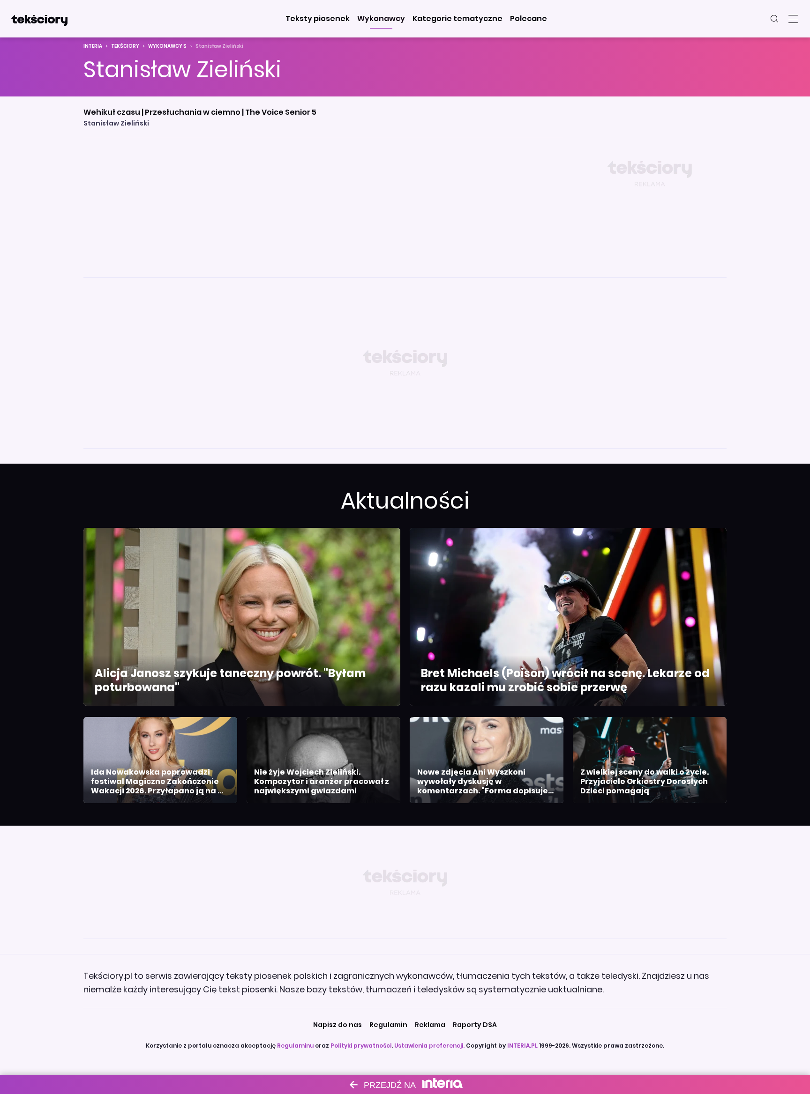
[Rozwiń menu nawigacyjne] (793, 18)
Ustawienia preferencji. (429, 1045)
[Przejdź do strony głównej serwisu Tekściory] (39, 18)
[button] (317, 18)
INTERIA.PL (522, 1046)
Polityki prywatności (360, 1046)
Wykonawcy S (167, 46)
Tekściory (125, 46)
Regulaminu (295, 1046)
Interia (92, 46)
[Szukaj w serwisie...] (774, 18)
